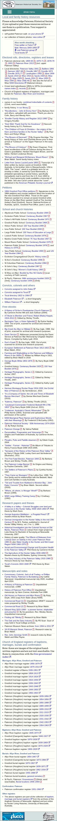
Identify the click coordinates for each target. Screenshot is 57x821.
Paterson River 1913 (25, 63)
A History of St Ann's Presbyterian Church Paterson (27, 310)
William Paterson (12, 302)
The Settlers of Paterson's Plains (19, 470)
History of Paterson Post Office (18, 590)
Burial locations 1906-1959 (27, 782)
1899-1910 (44, 709)
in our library (22, 108)
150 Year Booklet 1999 (34, 226)
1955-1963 (33, 693)
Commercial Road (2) (14, 606)
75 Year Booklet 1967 (39, 239)
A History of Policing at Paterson (19, 585)
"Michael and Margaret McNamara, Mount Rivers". (27, 157)
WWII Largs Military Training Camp (20, 496)
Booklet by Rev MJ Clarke (31, 273)
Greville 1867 (32, 71)
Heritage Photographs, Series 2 (18, 377)
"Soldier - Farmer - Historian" (17, 446)
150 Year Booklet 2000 (32, 229)
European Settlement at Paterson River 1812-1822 (27, 348)
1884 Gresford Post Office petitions (20, 191)
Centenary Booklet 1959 (32, 251)
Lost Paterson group (25, 50)
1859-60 (29, 61)
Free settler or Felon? (24, 45)
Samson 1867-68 (15, 71)
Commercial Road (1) (14, 601)
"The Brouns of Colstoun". (16, 147)
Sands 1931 (30, 78)
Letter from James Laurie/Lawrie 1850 (21, 163)
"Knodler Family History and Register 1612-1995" (26, 119)
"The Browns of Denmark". (16, 137)
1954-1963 (44, 725)
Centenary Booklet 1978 (35, 236)
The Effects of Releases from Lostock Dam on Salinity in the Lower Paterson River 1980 (28, 539)
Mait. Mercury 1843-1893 (26, 48)
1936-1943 (33, 683)
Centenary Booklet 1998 (31, 260)
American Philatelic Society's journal (34, 183)
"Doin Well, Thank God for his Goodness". (23, 124)
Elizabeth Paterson (13, 299)
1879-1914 (35, 667)
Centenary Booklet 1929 (30, 366)
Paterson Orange (12, 429)
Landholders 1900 (34, 74)
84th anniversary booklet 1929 (35, 278)
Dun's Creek (10, 342)
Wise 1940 (9, 81)
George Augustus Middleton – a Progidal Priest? (26, 514)
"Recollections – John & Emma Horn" (21, 111)
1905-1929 (32, 749)
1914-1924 (33, 677)
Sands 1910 (13, 76)
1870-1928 (32, 739)
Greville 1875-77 (15, 74)
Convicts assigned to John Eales (19, 289)
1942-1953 (44, 722)
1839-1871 (41, 766)
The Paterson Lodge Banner (17, 464)
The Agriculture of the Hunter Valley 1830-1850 (25, 553)
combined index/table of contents (37, 102)
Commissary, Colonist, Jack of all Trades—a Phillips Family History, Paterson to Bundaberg (27, 575)
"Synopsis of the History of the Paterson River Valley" (28, 451)
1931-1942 (44, 719)
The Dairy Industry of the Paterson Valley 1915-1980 (27, 559)
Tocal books (20, 53)
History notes (40, 257)
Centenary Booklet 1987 (29, 266)
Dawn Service (11, 335)
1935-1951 (33, 670)
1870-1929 (43, 746)
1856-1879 (35, 664)
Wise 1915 (26, 76)
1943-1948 (33, 686)
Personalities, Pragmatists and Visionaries (23, 432)
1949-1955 (33, 690)
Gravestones (27, 779)
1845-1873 (34, 733)
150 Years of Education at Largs (37, 232)
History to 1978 (11, 248)
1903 (10, 63)
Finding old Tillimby (13, 617)
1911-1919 (44, 712)
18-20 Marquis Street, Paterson (18, 629)
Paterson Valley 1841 (29, 69)
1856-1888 (44, 703)
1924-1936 (33, 680)
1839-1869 (43, 743)
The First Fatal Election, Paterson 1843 (22, 459)
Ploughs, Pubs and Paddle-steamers (21, 440)
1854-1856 (44, 699)
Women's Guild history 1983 (30, 270)
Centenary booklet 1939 (21, 281)
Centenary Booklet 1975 (40, 242)
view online (37, 37)
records (22, 88)
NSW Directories (16, 83)
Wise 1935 (43, 78)
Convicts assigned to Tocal (16, 292)
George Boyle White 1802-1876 (18, 361)
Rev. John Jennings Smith (16, 635)
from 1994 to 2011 (43, 626)
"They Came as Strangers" (16, 475)
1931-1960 (36, 789)
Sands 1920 (39, 76)
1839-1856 (44, 696)
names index (10, 88)
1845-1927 (43, 736)
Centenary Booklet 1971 (38, 219)
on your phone (34, 34)
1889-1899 (44, 706)
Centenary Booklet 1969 (37, 213)
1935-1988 (30, 773)
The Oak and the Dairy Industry (18, 621)
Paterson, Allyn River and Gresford (29, 94)
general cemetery (35, 776)
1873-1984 (41, 760)
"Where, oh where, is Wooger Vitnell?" (21, 491)
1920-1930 (44, 716)
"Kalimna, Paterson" (13, 402)
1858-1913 (33, 673)
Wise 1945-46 (23, 81)
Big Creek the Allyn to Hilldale (17, 329)
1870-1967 (30, 763)
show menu (29, 11)
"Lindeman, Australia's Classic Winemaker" (23, 410)
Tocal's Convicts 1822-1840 (17, 564)
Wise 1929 (17, 78)
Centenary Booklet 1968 (36, 223)
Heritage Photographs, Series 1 (18, 372)
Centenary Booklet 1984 (35, 263)
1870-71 (40, 61)
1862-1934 (41, 770)
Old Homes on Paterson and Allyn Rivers (22, 596)
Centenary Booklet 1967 (37, 216)
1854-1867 (32, 757)
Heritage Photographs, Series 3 (18, 383)
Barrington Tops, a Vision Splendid (20, 321)
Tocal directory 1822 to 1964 (17, 296)
